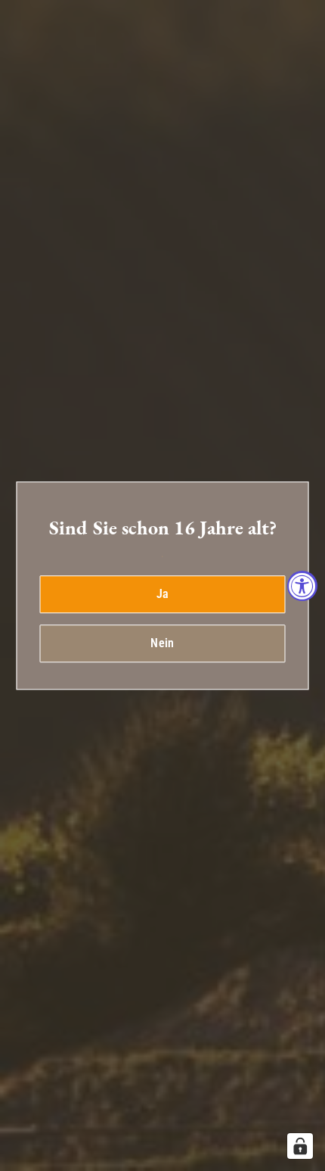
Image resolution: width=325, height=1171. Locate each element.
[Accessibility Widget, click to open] (302, 586)
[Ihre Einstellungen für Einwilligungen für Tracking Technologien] (300, 1146)
